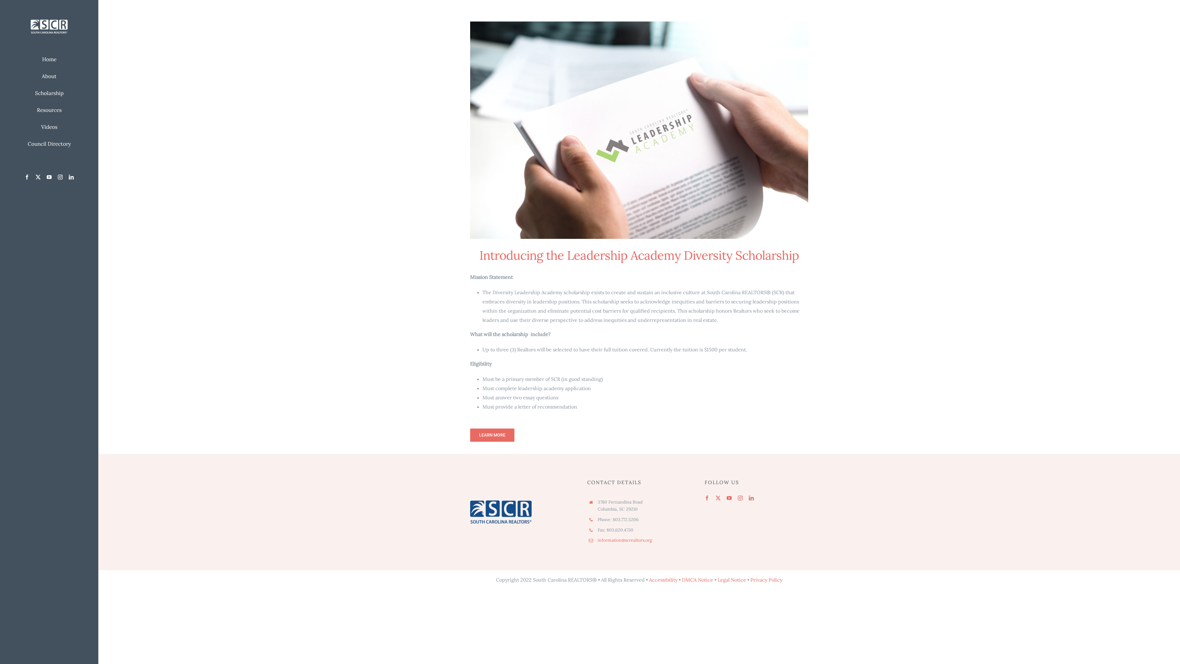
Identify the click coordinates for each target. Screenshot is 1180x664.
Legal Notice (732, 580)
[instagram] (60, 177)
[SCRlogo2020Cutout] (49, 22)
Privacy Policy (766, 580)
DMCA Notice (697, 580)
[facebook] (27, 177)
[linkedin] (71, 177)
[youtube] (49, 177)
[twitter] (38, 177)
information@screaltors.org (625, 540)
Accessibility (663, 580)
